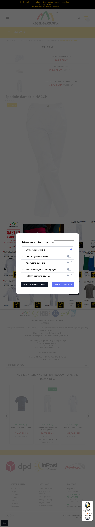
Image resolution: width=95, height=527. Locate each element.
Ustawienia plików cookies (37, 242)
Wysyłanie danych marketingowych (41, 269)
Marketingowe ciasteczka (37, 256)
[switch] (87, 518)
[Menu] (91, 502)
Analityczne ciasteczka (35, 262)
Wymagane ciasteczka (35, 249)
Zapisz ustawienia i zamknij (34, 284)
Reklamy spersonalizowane (38, 275)
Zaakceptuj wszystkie (63, 284)
